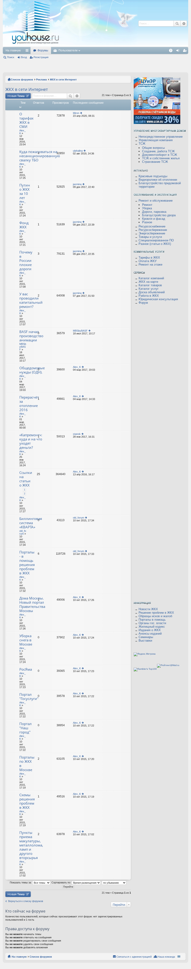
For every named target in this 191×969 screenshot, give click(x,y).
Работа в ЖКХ (149, 295)
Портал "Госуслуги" (28, 696)
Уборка (147, 208)
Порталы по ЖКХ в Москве (26, 763)
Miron (76, 113)
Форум (143, 302)
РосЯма (25, 669)
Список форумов (22, 79)
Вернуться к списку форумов (25, 901)
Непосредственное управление (161, 136)
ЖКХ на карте (148, 281)
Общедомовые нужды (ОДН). (32, 370)
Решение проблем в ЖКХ (156, 612)
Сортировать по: (61, 882)
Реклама (41, 79)
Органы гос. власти (152, 623)
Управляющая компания (156, 140)
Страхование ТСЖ (155, 161)
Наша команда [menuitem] (166, 956)
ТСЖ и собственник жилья (161, 158)
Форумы (43, 50)
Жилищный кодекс (152, 626)
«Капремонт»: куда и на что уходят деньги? (30, 441)
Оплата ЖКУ (148, 261)
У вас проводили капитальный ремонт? (31, 300)
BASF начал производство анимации (31, 336)
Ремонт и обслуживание (156, 200)
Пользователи (68, 50)
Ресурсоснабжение (152, 226)
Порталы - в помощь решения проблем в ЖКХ (27, 562)
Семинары (146, 637)
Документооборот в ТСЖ (159, 155)
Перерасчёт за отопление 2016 (29, 403)
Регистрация (41, 57)
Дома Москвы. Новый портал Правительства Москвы (32, 604)
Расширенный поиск (77, 96)
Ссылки (28, 51)
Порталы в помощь (152, 619)
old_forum (22, 532)
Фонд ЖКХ (24, 225)
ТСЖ (142, 143)
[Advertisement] (141, 48)
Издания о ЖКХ (150, 630)
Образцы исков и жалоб (155, 616)
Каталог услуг (149, 288)
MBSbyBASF (22, 347)
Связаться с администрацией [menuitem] (134, 956)
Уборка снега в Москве (25, 640)
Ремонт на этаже (150, 264)
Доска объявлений (152, 292)
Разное (147, 222)
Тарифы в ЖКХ (149, 257)
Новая (16, 96)
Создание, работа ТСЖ (158, 151)
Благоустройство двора (159, 215)
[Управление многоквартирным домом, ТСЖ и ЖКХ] (70, 45)
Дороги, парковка (154, 211)
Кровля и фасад (153, 218)
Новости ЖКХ (148, 609)
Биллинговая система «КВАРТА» (30, 522)
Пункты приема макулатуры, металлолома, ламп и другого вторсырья (31, 845)
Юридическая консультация (158, 299)
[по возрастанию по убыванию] (114, 882)
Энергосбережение (152, 233)
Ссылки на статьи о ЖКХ (25, 478)
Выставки (145, 640)
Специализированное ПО (156, 240)
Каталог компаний (151, 278)
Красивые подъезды (153, 176)
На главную (13, 50)
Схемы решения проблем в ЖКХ (27, 801)
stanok (77, 434)
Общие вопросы (153, 148)
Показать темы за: (21, 882)
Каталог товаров (150, 285)
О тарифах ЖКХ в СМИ (26, 120)
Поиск (10, 57)
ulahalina (78, 150)
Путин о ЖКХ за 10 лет (24, 191)
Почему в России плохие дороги (25, 260)
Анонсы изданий (150, 633)
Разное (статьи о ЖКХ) (155, 244)
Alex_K (77, 367)
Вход (24, 57)
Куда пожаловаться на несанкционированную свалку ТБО (39, 156)
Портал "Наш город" (25, 728)
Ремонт (147, 204)
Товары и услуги (150, 237)
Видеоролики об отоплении (158, 179)
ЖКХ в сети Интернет (63, 79)
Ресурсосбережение (153, 230)
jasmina (77, 184)
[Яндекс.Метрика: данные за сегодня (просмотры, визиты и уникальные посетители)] (145, 654)
